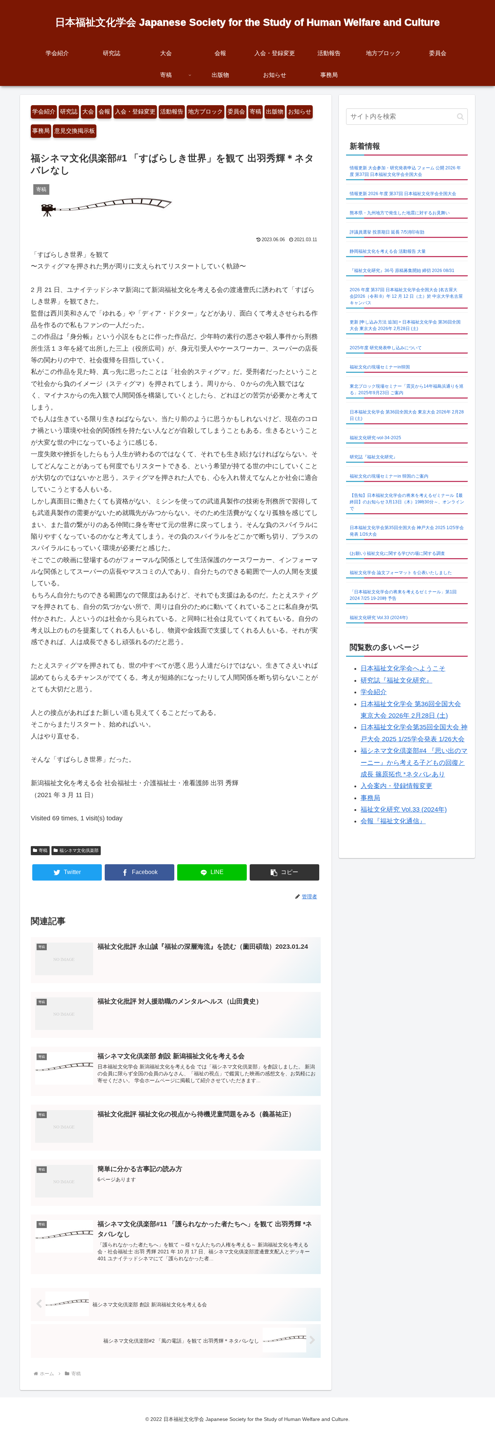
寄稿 (255, 111)
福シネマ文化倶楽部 (79, 850)
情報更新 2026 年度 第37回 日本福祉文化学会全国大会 (403, 193)
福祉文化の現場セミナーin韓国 (380, 367)
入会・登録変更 (135, 111)
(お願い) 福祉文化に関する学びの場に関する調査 (397, 553)
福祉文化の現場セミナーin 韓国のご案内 (389, 476)
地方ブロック (205, 111)
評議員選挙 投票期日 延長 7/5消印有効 (387, 232)
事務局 (41, 131)
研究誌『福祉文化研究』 (374, 457)
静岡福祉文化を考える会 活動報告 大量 (388, 251)
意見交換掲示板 (74, 131)
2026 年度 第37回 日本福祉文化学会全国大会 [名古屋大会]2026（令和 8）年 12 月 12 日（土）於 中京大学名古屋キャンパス (406, 296)
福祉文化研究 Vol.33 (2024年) (379, 617)
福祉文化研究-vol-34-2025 (375, 437)
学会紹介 (43, 111)
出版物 (274, 111)
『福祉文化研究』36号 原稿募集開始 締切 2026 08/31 (402, 270)
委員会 (236, 111)
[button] (284, 872)
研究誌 (69, 111)
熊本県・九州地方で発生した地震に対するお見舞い (400, 212)
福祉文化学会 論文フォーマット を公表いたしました (401, 572)
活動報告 (171, 111)
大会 (88, 111)
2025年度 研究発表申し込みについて (386, 347)
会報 (104, 111)
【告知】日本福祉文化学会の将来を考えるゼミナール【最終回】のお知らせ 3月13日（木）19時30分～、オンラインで (407, 502)
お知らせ (299, 111)
